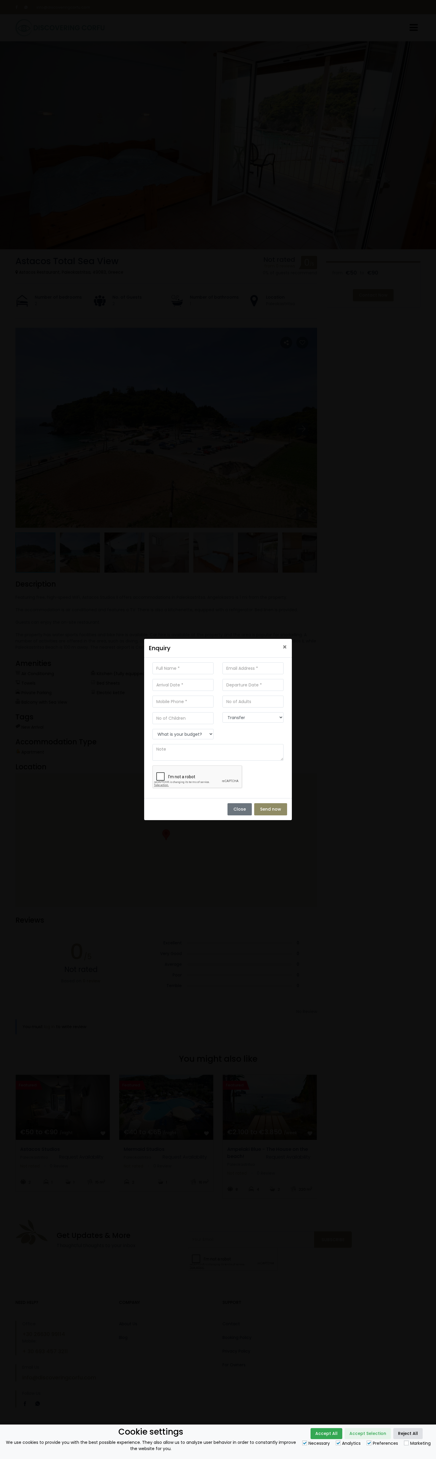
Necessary (319, 1443)
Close (239, 809)
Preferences (385, 1443)
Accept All (326, 1433)
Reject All (408, 1433)
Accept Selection (367, 1433)
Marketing (420, 1443)
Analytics (351, 1443)
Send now (270, 809)
